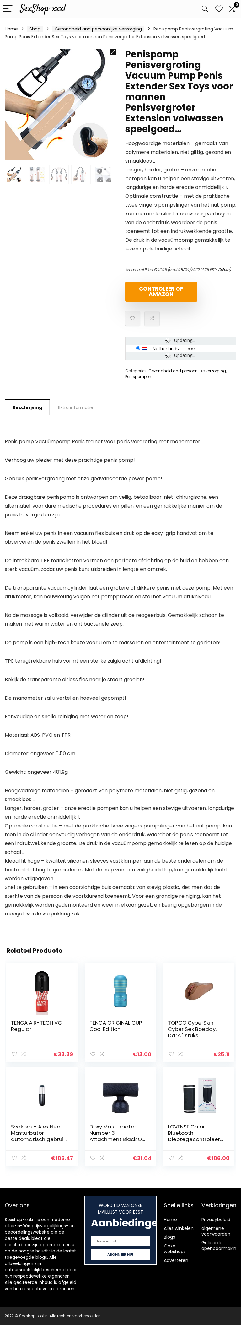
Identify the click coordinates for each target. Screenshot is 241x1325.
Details (223, 269)
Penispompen (138, 376)
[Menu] (7, 9)
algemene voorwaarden (215, 1231)
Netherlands (165, 348)
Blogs (169, 1237)
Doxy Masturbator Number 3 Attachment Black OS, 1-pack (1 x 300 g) (117, 1136)
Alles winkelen (179, 1228)
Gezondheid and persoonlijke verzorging (98, 29)
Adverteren (176, 1260)
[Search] (204, 9)
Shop (34, 29)
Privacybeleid (215, 1219)
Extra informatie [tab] (75, 407)
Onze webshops (175, 1249)
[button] (113, 52)
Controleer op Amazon (161, 291)
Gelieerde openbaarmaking (220, 1246)
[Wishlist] (219, 9)
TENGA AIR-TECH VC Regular (36, 1026)
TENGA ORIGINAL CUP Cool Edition (115, 1026)
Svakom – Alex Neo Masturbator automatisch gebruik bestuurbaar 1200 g (38, 1136)
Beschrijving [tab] (27, 407)
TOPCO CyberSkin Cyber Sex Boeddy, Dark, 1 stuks (192, 1029)
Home (11, 29)
